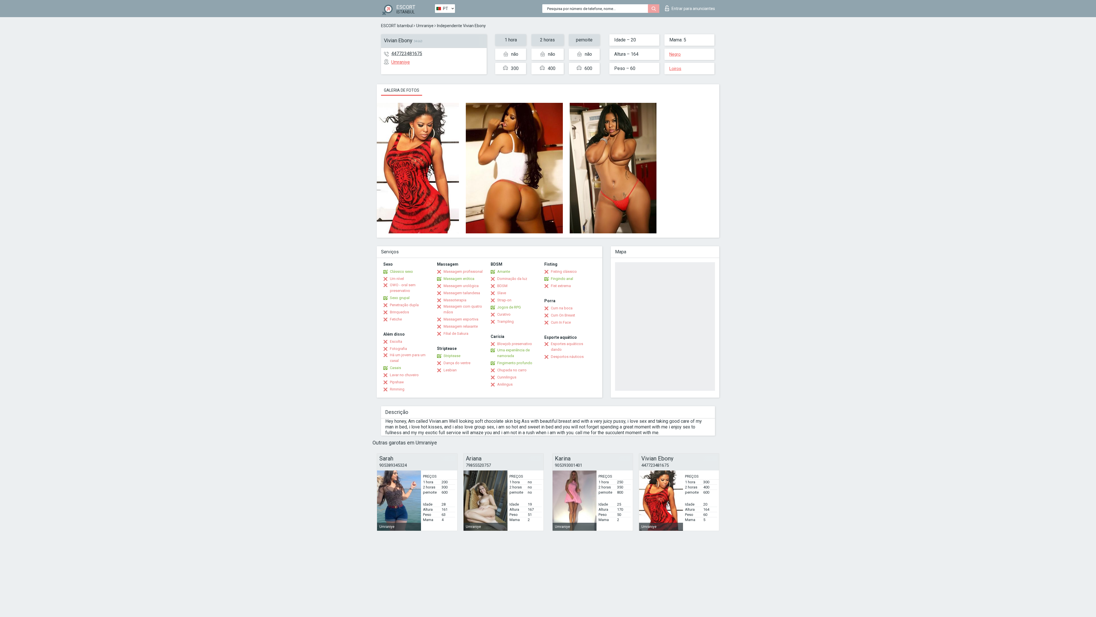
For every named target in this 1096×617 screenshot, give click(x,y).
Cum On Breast (563, 315)
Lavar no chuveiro (404, 375)
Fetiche (396, 319)
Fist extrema (561, 286)
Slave (501, 293)
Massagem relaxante (461, 326)
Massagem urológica (461, 286)
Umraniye (425, 25)
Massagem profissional (463, 271)
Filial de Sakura (456, 333)
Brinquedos (399, 312)
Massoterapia (455, 300)
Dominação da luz (512, 279)
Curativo (504, 314)
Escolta (396, 341)
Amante (503, 271)
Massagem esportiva (461, 319)
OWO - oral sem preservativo (403, 288)
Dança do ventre (457, 363)
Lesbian (450, 370)
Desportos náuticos (567, 356)
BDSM (502, 286)
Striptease (452, 356)
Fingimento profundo (514, 363)
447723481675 (406, 53)
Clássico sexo (401, 271)
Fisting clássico (564, 271)
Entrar (693, 8)
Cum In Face (561, 322)
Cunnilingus (506, 377)
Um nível (397, 279)
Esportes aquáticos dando (567, 347)
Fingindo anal (562, 279)
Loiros (675, 68)
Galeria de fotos (401, 90)
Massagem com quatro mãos (463, 309)
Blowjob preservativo (514, 344)
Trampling (505, 321)
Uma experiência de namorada (513, 353)
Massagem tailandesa (462, 293)
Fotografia (398, 348)
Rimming (397, 389)
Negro (675, 54)
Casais (395, 368)
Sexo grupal (400, 298)
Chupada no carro (512, 370)
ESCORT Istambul (397, 25)
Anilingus (505, 384)
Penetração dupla (404, 305)
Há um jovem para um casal (408, 358)
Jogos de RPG (509, 307)
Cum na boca (562, 308)
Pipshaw (397, 382)
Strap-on (504, 300)
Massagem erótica (459, 279)
